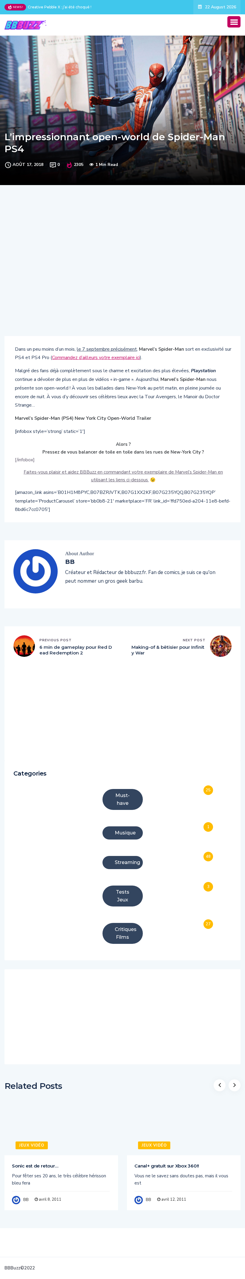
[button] (234, 22)
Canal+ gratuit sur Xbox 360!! (166, 1166)
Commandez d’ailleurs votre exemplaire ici (96, 357)
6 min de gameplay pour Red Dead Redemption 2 (75, 650)
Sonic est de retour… (35, 1166)
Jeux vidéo (31, 1145)
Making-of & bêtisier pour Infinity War (167, 650)
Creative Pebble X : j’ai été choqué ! (59, 7)
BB (26, 1199)
